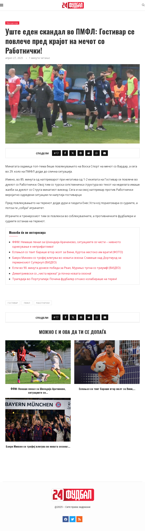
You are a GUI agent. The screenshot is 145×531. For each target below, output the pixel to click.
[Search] (143, 5)
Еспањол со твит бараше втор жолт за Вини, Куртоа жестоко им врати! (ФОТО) (67, 252)
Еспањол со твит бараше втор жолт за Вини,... (107, 389)
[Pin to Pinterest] (80, 153)
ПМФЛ (27, 303)
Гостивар (13, 303)
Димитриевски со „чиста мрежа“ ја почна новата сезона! (51, 273)
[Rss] (79, 519)
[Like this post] (57, 153)
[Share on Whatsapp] (96, 153)
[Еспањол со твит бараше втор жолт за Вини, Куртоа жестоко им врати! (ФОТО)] (107, 362)
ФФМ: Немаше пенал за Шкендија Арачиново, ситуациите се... (38, 390)
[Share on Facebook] (65, 153)
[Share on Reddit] (88, 153)
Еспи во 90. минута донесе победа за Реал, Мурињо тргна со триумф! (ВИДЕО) (66, 268)
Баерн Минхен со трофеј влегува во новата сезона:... (38, 446)
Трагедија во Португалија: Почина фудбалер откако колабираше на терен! (64, 279)
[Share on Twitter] (72, 153)
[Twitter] (72, 519)
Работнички (43, 303)
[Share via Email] (104, 153)
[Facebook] (66, 519)
